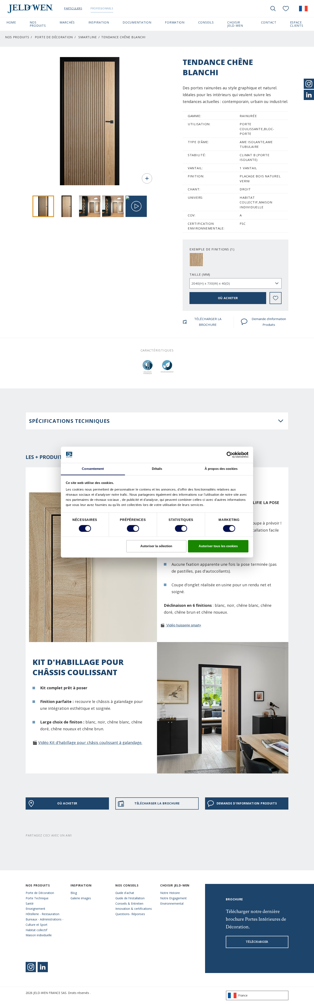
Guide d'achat (124, 893)
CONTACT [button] (268, 22)
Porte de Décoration (54, 37)
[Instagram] (31, 967)
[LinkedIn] (309, 95)
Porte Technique (37, 898)
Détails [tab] (157, 469)
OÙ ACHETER (228, 298)
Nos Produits (17, 37)
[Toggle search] (273, 8)
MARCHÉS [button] (67, 22)
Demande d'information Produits (269, 322)
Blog (73, 893)
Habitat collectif (36, 930)
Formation (174, 22)
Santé (30, 903)
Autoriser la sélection (156, 546)
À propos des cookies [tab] (221, 469)
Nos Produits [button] (38, 24)
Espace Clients (299, 24)
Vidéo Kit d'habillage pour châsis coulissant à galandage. (90, 742)
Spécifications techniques (69, 420)
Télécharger (257, 942)
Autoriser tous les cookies (218, 546)
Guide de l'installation (130, 898)
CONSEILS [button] (206, 22)
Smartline (87, 37)
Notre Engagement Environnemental (173, 901)
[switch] (133, 528)
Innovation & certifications (133, 909)
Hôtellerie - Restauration (42, 914)
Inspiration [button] (98, 22)
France (243, 995)
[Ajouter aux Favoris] (275, 298)
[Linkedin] (43, 967)
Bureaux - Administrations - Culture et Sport (44, 922)
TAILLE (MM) (199, 274)
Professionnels (102, 8)
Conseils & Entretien (129, 903)
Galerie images (80, 898)
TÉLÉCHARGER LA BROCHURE (207, 322)
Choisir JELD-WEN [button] (235, 24)
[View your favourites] (285, 8)
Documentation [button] (137, 22)
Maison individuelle (39, 935)
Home (11, 22)
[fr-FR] (303, 8)
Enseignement (35, 909)
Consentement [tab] (93, 469)
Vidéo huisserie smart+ (183, 625)
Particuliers (73, 8)
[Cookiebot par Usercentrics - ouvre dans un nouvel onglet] (229, 454)
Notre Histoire (170, 893)
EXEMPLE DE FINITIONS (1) (212, 249)
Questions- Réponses (130, 914)
